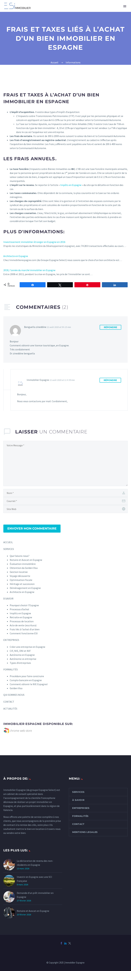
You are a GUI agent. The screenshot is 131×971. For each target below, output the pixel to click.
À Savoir (78, 800)
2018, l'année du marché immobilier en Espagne (29, 270)
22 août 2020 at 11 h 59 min (62, 380)
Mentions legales (85, 832)
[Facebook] (61, 943)
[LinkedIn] (65, 943)
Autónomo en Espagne (22, 654)
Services (78, 792)
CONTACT (8, 701)
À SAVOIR (8, 598)
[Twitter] (69, 943)
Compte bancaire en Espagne (26, 680)
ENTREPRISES (74, 10)
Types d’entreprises (20, 662)
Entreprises (80, 808)
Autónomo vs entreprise (23, 658)
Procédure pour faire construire (27, 676)
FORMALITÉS (95, 10)
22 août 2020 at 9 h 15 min (59, 327)
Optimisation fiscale (21, 580)
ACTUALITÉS (10, 708)
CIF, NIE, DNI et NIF (20, 650)
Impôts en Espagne (70, 185)
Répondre (110, 327)
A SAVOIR (54, 10)
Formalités (80, 816)
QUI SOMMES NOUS (13, 694)
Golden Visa (16, 688)
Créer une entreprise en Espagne (27, 646)
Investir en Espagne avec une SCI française (34, 878)
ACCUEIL (8, 542)
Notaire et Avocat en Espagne (33, 910)
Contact (78, 824)
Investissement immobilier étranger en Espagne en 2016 (34, 242)
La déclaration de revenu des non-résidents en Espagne (35, 862)
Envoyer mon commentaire (32, 528)
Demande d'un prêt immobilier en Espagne (35, 894)
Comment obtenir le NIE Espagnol (29, 684)
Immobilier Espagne (14, 789)
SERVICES (37, 10)
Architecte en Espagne (15, 256)
